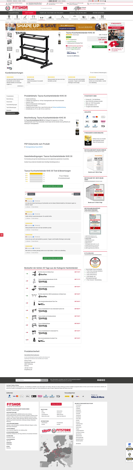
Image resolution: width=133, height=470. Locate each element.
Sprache (96, 0)
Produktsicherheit (11, 113)
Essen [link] (36, 415)
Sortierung (30, 194)
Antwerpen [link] (8, 437)
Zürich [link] (17, 410)
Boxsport (78, 422)
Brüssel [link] (13, 437)
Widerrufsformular (45, 416)
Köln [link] (11, 418)
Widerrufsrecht (60, 414)
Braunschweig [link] (9, 415)
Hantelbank (78, 417)
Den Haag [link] (20, 433)
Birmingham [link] (16, 425)
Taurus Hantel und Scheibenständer (47, 316)
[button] (9, 35)
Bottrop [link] (30, 414)
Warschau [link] (8, 448)
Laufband (78, 408)
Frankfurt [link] (8, 417)
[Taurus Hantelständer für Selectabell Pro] (34, 332)
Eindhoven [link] (24, 433)
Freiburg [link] (13, 417)
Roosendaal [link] (29, 433)
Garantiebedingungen (12, 104)
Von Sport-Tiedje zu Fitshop (12, 385)
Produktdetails (10, 96)
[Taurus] (20, 33)
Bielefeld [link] (19, 414)
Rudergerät (78, 410)
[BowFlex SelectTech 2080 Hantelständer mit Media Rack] (34, 295)
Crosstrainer (78, 405)
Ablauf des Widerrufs (61, 416)
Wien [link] (26, 430)
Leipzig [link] (14, 418)
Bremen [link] (14, 415)
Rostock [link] (14, 420)
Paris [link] (10, 440)
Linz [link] (19, 430)
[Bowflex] (42, 274)
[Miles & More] (98, 396)
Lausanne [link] (14, 410)
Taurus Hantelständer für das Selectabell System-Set (51, 308)
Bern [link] (10, 410)
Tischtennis (78, 415)
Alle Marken (78, 443)
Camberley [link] (22, 425)
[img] (77, 52)
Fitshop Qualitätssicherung (59, 107)
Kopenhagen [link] (9, 444)
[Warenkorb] (105, 8)
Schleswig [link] (24, 420)
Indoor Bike (78, 418)
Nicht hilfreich (35, 207)
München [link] (27, 418)
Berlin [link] (16, 414)
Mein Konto (102, 0)
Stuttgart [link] (29, 420)
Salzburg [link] (23, 430)
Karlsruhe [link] (31, 417)
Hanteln (18, 22)
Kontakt (23, 0)
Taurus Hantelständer (32, 22)
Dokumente (9, 101)
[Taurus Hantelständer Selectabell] (34, 288)
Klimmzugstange (79, 437)
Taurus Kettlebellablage (44, 323)
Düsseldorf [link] (27, 415)
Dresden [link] (23, 415)
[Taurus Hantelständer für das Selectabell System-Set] (34, 310)
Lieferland (90, 0)
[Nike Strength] (42, 304)
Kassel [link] (34, 417)
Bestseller (9, 110)
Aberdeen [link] (8, 425)
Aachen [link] (8, 414)
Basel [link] (7, 410)
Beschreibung (10, 99)
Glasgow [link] (31, 425)
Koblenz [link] (8, 418)
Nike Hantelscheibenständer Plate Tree (47, 301)
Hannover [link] (21, 417)
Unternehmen (9, 0)
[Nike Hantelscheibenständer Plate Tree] (34, 303)
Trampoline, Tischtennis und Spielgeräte (51, 13)
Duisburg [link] (32, 415)
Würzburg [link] (8, 421)
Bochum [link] (23, 414)
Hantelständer (24, 22)
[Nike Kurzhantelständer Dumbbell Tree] (34, 339)
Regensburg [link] (9, 420)
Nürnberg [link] (35, 418)
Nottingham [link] (14, 426)
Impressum (15, 0)
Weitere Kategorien (98, 13)
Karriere (19, 0)
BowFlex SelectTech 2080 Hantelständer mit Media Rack (52, 294)
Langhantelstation (80, 430)
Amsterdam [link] (8, 433)
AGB (42, 411)
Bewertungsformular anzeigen (53, 186)
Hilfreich (28, 207)
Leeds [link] (12, 425)
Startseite (7, 22)
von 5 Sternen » (98, 72)
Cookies (43, 412)
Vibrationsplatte (79, 440)
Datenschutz (59, 411)
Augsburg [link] (12, 414)
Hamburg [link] (17, 417)
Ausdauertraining (13, 13)
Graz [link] (7, 430)
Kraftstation (78, 412)
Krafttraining (29, 13)
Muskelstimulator (79, 439)
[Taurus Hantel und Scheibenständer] (34, 317)
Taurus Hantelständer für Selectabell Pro (48, 331)
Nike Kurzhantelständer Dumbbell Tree (47, 338)
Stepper (77, 429)
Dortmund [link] (19, 415)
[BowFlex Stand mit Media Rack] (34, 273)
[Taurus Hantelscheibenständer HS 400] (34, 280)
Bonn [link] (27, 414)
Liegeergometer (79, 423)
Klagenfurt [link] (16, 430)
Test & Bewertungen (11, 107)
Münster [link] (31, 418)
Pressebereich (60, 422)
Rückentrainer (79, 435)
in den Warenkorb (99, 46)
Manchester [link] (8, 426)
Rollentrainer (78, 427)
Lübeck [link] (17, 418)
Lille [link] (7, 440)
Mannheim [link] (22, 418)
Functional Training (80, 432)
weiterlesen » (20, 86)
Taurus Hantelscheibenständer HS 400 (47, 279)
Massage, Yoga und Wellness (78, 13)
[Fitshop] (17, 8)
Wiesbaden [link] (33, 420)
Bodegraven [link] (14, 433)
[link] (87, 117)
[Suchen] (65, 8)
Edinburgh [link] (27, 425)
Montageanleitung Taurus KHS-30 (34, 147)
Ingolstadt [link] (26, 417)
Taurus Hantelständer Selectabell (46, 286)
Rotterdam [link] (35, 433)
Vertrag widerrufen (56, 404)
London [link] (35, 425)
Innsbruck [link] (11, 430)
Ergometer (78, 406)
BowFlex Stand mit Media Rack (46, 272)
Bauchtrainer (79, 434)
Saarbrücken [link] (18, 420)
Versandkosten (44, 414)
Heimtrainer (78, 425)
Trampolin (78, 413)
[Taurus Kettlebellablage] (34, 325)
